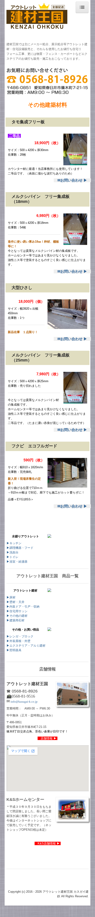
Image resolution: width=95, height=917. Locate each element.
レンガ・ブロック (21, 636)
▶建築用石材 (15, 620)
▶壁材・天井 (15, 602)
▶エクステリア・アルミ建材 (25, 645)
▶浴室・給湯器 (16, 561)
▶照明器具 (13, 650)
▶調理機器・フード (21, 548)
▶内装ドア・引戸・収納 (22, 606)
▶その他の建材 (16, 615)
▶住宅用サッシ (16, 611)
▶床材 (10, 597)
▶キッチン (13, 543)
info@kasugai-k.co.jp (24, 701)
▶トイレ (12, 557)
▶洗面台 (12, 552)
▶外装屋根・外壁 (18, 641)
